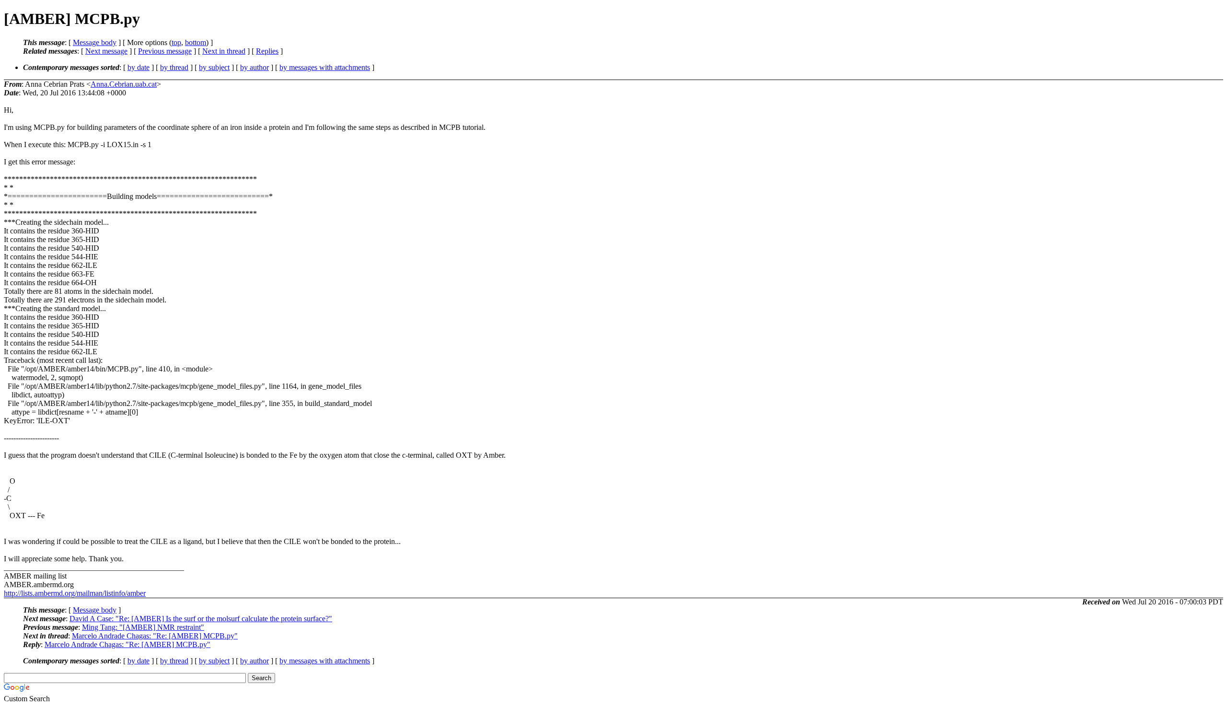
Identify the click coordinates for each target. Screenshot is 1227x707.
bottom (195, 42)
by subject (214, 67)
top (176, 42)
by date (138, 67)
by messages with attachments (324, 67)
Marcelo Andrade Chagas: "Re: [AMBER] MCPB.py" (155, 636)
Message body (94, 42)
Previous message (165, 51)
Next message (106, 51)
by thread (174, 67)
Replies (267, 51)
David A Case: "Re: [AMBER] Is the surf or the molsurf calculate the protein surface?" (200, 618)
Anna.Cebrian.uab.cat (124, 84)
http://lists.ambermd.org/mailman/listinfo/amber (75, 593)
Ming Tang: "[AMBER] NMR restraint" (143, 627)
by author (254, 67)
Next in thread (223, 51)
